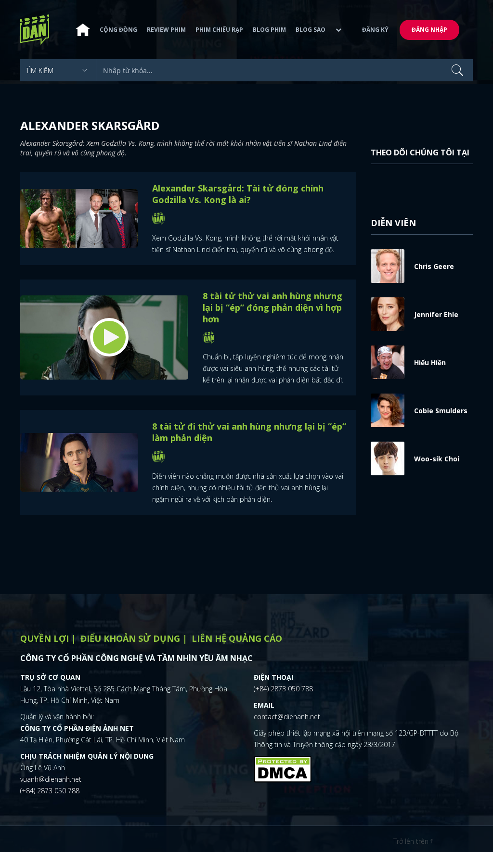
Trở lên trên (411, 841)
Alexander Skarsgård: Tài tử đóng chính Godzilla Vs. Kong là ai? (238, 193)
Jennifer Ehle (436, 314)
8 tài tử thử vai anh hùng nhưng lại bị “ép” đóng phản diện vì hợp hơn (272, 307)
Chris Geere (434, 266)
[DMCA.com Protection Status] (282, 768)
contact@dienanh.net (287, 716)
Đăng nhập (429, 29)
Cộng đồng (118, 29)
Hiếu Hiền (430, 362)
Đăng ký (375, 29)
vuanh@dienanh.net (50, 779)
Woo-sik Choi (436, 458)
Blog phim (269, 29)
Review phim (166, 29)
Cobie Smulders (440, 410)
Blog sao (310, 29)
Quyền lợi (44, 638)
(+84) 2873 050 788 (49, 790)
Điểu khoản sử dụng (130, 638)
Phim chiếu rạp (219, 29)
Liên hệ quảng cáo (237, 638)
